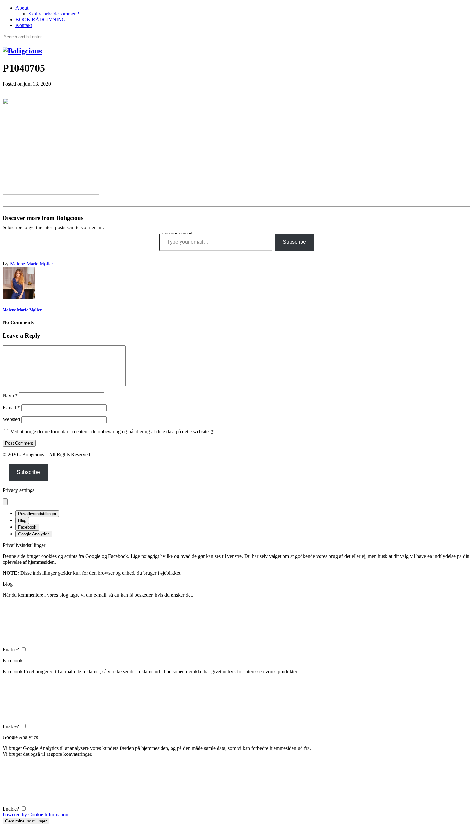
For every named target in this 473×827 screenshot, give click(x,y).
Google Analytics (34, 534)
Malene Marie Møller (31, 263)
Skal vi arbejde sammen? (53, 13)
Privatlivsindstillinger (37, 513)
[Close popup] (5, 501)
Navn (10, 395)
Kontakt (23, 25)
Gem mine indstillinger (26, 821)
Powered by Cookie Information (35, 814)
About (21, 8)
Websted (11, 419)
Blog (22, 520)
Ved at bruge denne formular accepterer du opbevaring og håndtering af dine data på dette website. (112, 431)
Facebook (27, 527)
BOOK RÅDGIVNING (40, 19)
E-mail (11, 407)
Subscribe (294, 242)
